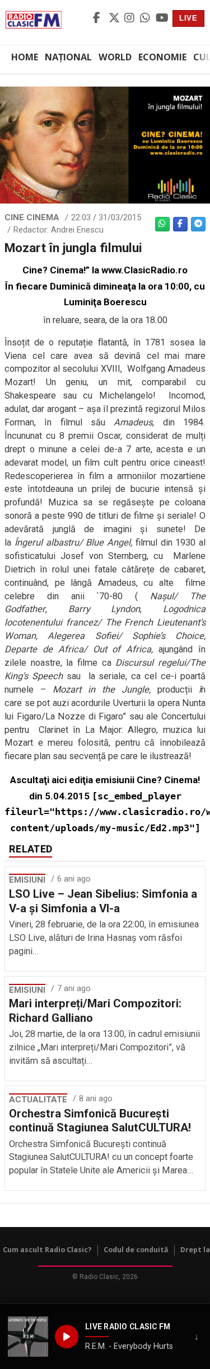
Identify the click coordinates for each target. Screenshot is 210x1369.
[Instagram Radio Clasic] (130, 18)
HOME (24, 57)
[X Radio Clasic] (115, 18)
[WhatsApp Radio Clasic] (146, 18)
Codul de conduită (136, 1249)
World (115, 57)
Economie (162, 57)
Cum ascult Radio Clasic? (47, 1249)
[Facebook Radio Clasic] (99, 18)
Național (68, 57)
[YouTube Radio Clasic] (162, 18)
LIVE (188, 18)
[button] (28, 1336)
